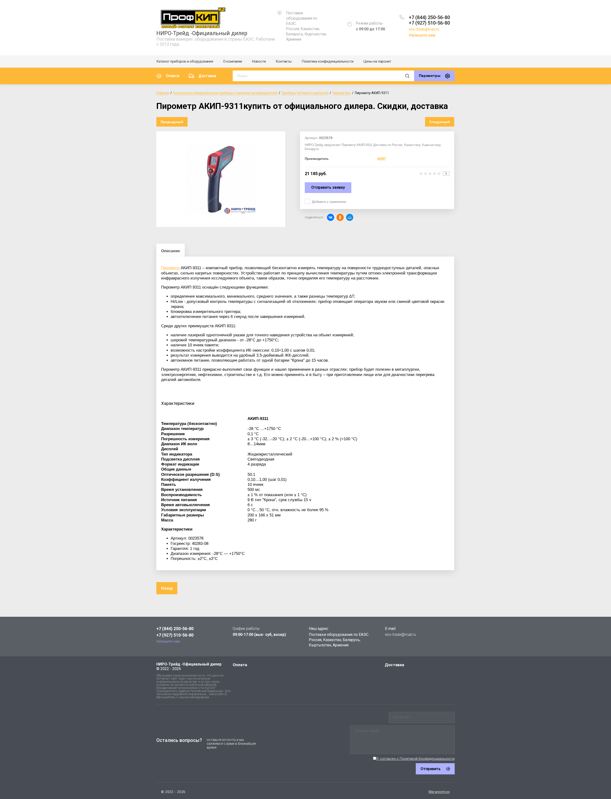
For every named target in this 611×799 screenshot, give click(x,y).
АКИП (381, 159)
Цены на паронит (377, 61)
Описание (170, 251)
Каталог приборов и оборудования (184, 61)
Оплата (172, 76)
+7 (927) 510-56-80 (429, 23)
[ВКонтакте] (330, 217)
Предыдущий (172, 122)
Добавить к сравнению (329, 202)
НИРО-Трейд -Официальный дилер (201, 33)
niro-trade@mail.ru (424, 29)
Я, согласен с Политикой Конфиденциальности (415, 758)
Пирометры (341, 93)
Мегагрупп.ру (439, 792)
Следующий (439, 122)
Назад (167, 588)
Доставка (207, 76)
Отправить (431, 769)
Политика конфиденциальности (327, 61)
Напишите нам (422, 35)
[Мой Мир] (349, 217)
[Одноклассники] (340, 217)
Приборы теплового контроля (305, 93)
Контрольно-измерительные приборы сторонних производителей (225, 93)
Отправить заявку (328, 187)
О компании (232, 61)
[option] (220, 179)
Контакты (283, 61)
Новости (259, 61)
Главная (162, 93)
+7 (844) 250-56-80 (429, 17)
